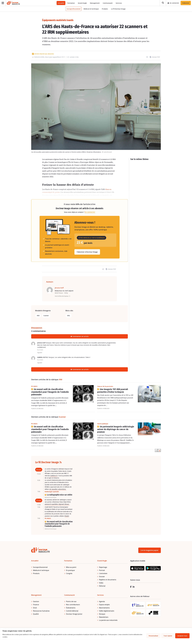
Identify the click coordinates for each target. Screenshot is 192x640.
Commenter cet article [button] (80, 369)
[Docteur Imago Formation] (153, 613)
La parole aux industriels (108, 620)
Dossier (102, 576)
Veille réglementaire (106, 611)
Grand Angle (82, 3)
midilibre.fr (53, 476)
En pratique (70, 570)
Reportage (103, 567)
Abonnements (104, 608)
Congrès (69, 573)
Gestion (36, 601)
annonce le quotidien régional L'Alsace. (57, 504)
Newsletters (103, 617)
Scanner (46, 315)
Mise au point (71, 567)
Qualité (36, 614)
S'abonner (185, 3)
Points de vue (71, 601)
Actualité (61, 3)
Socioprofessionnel (73, 9)
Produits (105, 9)
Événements (70, 608)
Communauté (107, 3)
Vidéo (101, 583)
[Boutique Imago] (153, 604)
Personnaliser (153, 636)
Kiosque (102, 614)
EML (68, 315)
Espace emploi (104, 604)
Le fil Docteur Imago (118, 9)
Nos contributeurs (73, 604)
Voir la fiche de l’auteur (62, 296)
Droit (35, 608)
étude (66, 516)
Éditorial (102, 586)
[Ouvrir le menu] (3, 3)
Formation (71, 3)
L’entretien (103, 573)
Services (119, 3)
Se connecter (90, 212)
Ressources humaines (41, 611)
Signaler (39, 352)
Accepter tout (182, 636)
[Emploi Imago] (137, 612)
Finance (36, 604)
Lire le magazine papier (149, 550)
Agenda (102, 601)
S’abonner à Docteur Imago (87, 252)
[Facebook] (131, 586)
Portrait (102, 570)
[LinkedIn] (133, 586)
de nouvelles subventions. (58, 489)
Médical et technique (91, 9)
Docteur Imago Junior (74, 614)
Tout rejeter (168, 636)
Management (95, 3)
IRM (38, 315)
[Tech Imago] (137, 605)
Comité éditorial (72, 611)
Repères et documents (107, 580)
